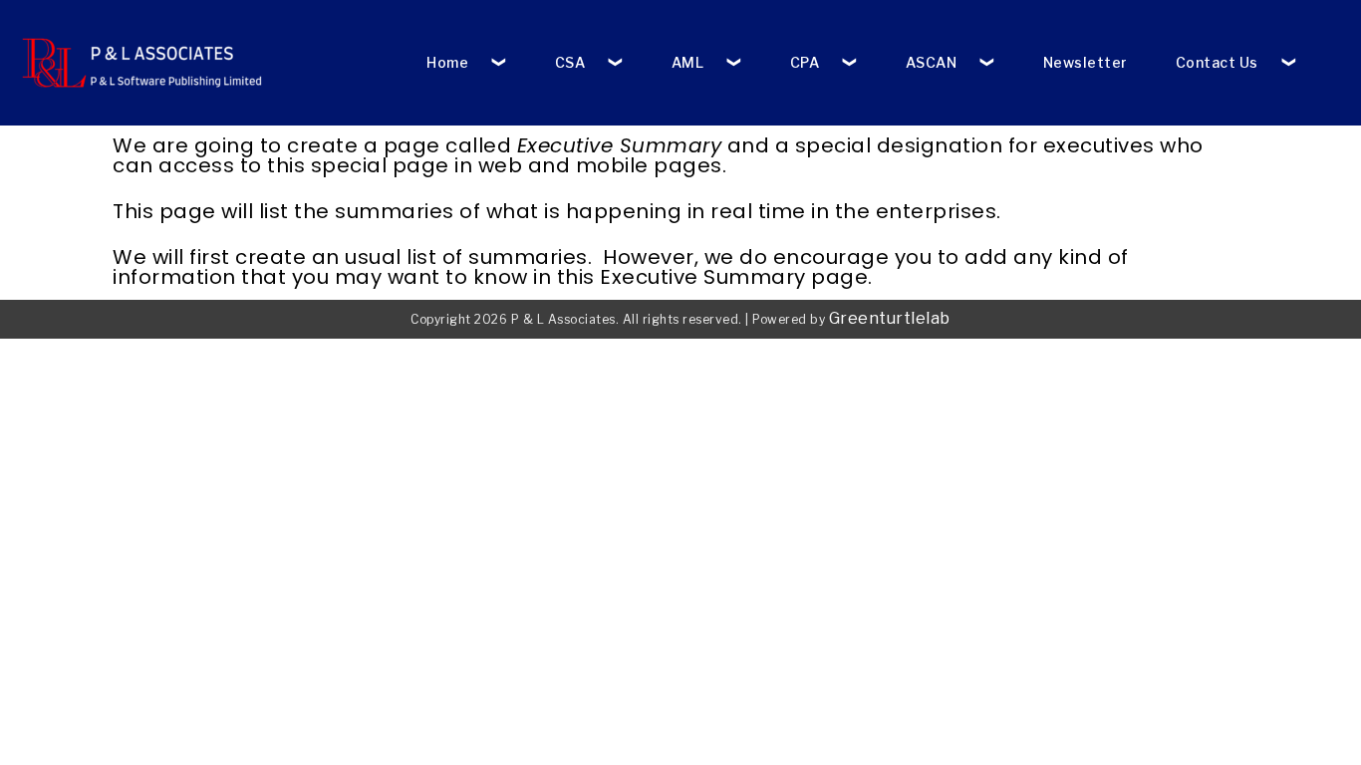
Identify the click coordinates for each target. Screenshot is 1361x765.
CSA (570, 62)
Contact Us (1217, 62)
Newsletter (1085, 62)
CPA (805, 62)
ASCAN (931, 62)
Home (447, 62)
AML (688, 62)
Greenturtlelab (890, 318)
